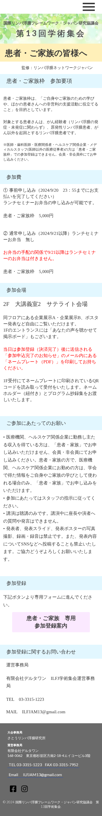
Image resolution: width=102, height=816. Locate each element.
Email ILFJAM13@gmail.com (35, 774)
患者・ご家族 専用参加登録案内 (51, 622)
